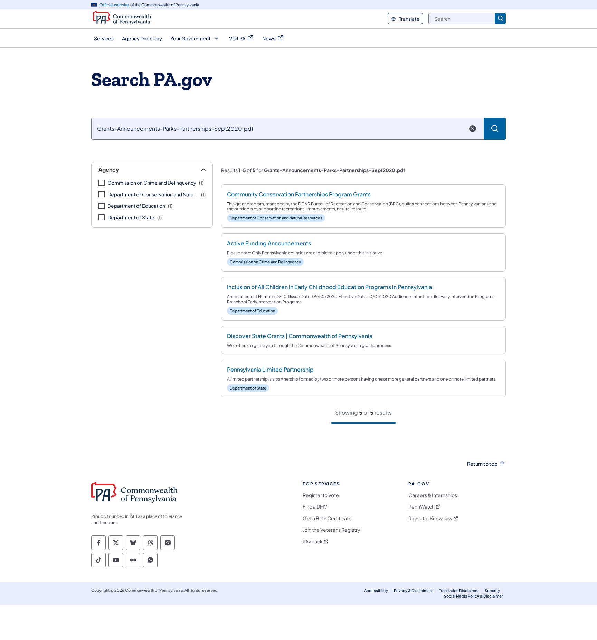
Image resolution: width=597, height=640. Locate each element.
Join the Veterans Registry (331, 530)
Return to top (482, 464)
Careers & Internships (432, 495)
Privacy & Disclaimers (413, 590)
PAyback (313, 541)
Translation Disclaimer (459, 590)
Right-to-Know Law (430, 518)
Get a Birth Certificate (327, 518)
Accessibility (376, 590)
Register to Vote (321, 495)
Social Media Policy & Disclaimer (473, 596)
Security (492, 590)
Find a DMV (315, 507)
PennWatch (421, 507)
